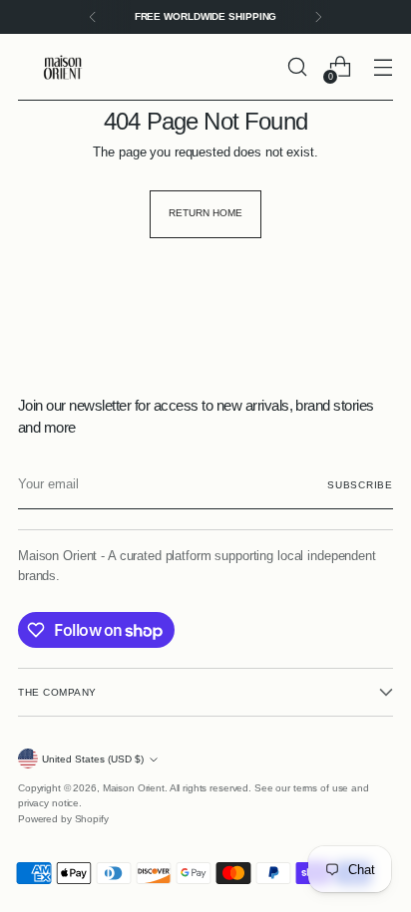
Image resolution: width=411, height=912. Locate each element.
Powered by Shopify (63, 818)
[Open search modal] (296, 67)
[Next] (318, 17)
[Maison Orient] (63, 67)
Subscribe (360, 484)
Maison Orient (134, 787)
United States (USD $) (93, 759)
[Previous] (93, 17)
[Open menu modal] (382, 67)
